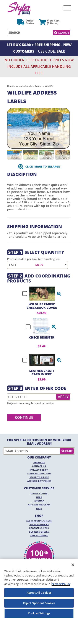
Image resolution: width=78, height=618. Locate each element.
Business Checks (39, 531)
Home (10, 86)
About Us (39, 462)
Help (39, 497)
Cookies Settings (39, 613)
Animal (38, 86)
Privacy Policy (39, 469)
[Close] (73, 565)
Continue (24, 417)
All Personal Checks (39, 520)
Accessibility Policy (39, 481)
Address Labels (24, 86)
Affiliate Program (39, 504)
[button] (59, 293)
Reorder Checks (39, 528)
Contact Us (39, 466)
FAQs (39, 508)
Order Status (39, 493)
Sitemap (39, 501)
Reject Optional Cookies (39, 603)
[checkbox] (39, 293)
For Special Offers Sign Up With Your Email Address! (39, 441)
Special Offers (39, 535)
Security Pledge (39, 477)
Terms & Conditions (39, 473)
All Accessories (39, 524)
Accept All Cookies (39, 593)
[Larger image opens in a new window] (38, 128)
